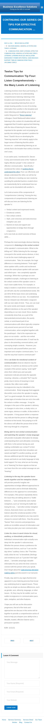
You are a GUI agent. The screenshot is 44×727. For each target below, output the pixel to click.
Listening (13, 48)
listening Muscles (18, 55)
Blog (20, 722)
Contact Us (28, 722)
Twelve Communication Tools (21, 60)
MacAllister (30, 55)
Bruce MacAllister (22, 43)
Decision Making (14, 46)
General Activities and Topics (26, 53)
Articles (14, 722)
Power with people (20, 58)
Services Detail (28, 720)
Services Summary (14, 720)
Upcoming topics (10, 62)
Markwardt (8, 58)
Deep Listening (25, 51)
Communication (13, 51)
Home (4, 720)
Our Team (38, 720)
